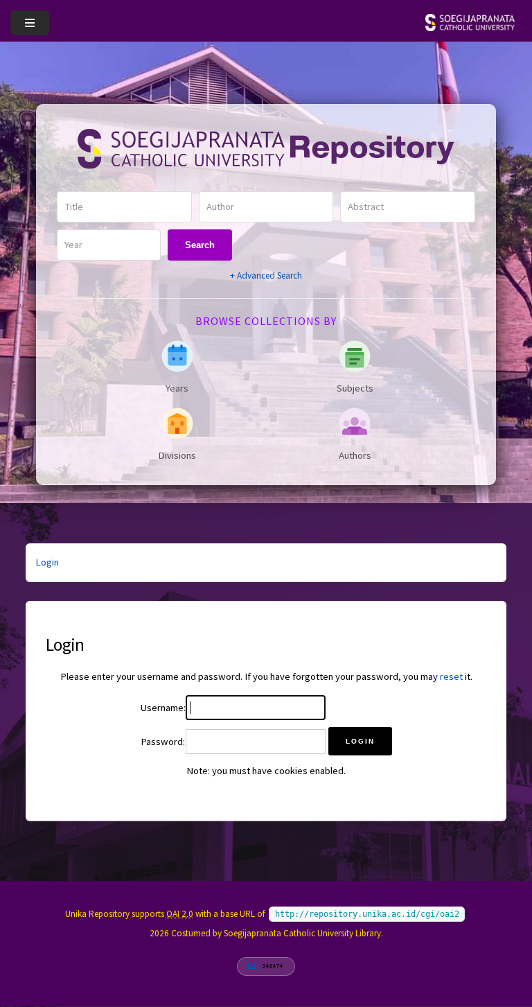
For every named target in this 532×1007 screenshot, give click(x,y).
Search (200, 245)
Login (47, 562)
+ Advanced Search (266, 275)
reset (451, 676)
